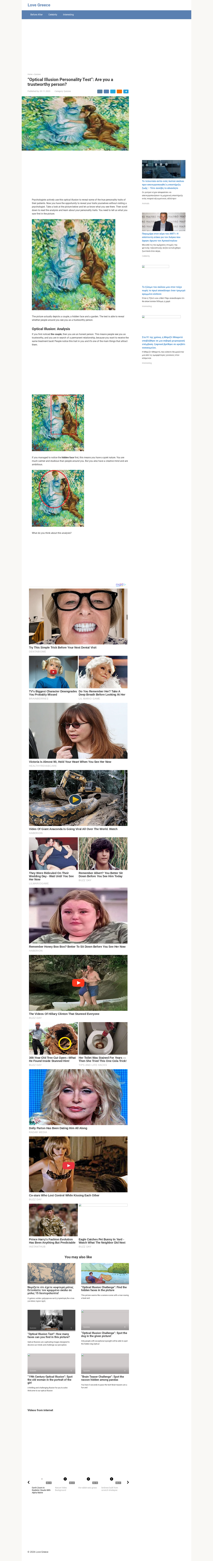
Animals (145, 203)
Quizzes (67, 91)
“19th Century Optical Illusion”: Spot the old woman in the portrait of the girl (50, 1379)
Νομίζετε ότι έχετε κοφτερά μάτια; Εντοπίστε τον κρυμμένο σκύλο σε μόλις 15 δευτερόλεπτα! (50, 1290)
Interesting (68, 14)
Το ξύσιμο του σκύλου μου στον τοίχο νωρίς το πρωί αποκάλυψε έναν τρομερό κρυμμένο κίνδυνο (163, 290)
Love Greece (39, 5)
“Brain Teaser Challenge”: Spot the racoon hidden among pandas (102, 1378)
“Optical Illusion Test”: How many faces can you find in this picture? (49, 1335)
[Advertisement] (106, 44)
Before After (36, 14)
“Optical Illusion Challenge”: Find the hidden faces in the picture (104, 1289)
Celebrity (52, 14)
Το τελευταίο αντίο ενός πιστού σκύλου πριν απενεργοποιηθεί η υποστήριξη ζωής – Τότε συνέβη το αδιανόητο (163, 184)
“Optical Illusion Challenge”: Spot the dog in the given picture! (104, 1334)
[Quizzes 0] (105, 1312)
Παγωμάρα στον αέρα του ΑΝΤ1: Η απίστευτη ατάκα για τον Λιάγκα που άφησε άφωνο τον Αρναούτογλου (161, 237)
